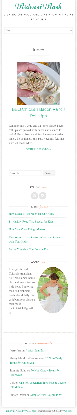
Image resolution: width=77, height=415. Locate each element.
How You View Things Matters (27, 229)
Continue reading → (38, 149)
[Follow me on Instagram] (42, 195)
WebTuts (67, 410)
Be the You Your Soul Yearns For (28, 249)
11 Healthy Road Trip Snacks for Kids (31, 221)
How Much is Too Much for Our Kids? (31, 214)
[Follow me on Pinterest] (34, 195)
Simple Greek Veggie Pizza (46, 395)
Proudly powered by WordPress (20, 410)
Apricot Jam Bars (35, 350)
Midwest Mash (38, 6)
